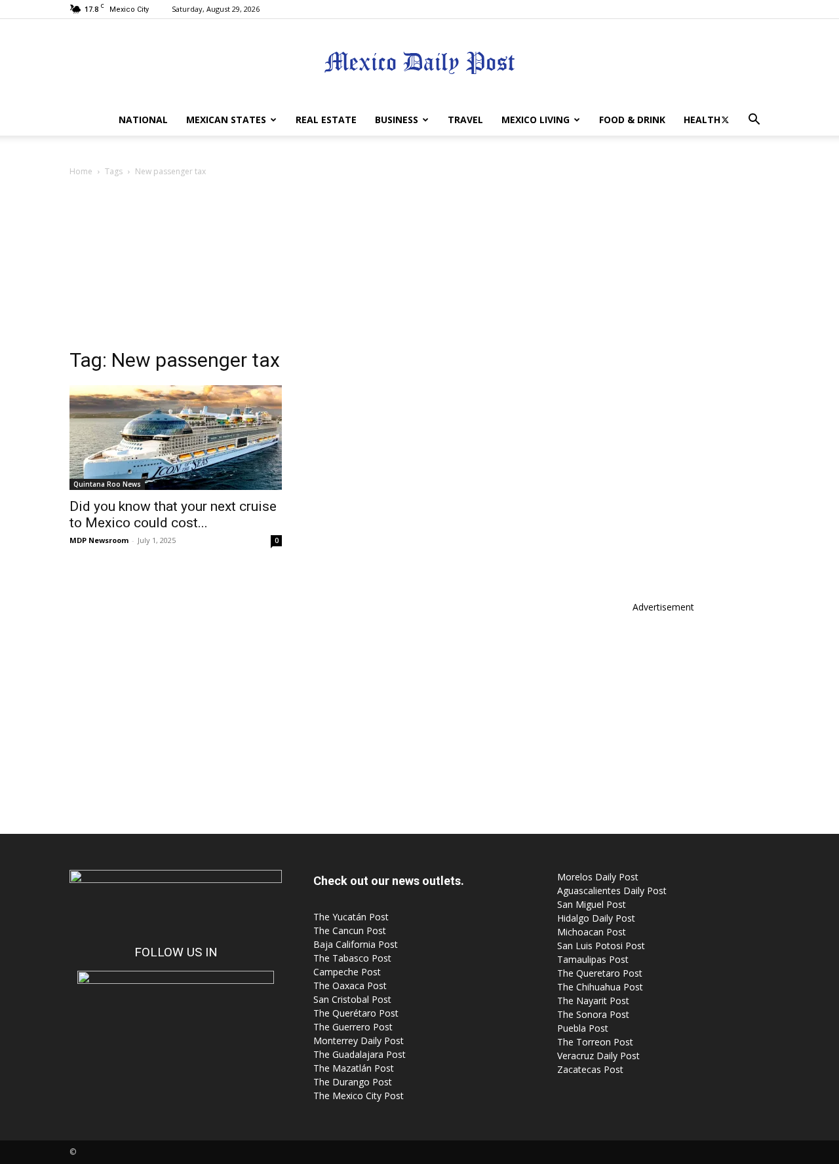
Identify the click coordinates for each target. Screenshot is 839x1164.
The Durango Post (352, 1082)
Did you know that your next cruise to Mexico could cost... (173, 514)
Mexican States (226, 119)
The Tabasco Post (352, 958)
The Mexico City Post (358, 1095)
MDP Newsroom (98, 540)
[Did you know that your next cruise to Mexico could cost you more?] (175, 437)
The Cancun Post (349, 930)
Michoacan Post (591, 932)
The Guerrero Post (353, 1027)
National (143, 119)
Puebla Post (582, 1028)
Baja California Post (355, 944)
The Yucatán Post (351, 917)
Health (702, 119)
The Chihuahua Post (600, 987)
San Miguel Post (591, 904)
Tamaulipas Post (593, 959)
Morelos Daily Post (597, 877)
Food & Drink (632, 119)
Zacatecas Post (590, 1069)
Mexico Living (535, 119)
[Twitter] (725, 120)
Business (396, 119)
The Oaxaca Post (350, 985)
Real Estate (326, 119)
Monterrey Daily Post (358, 1040)
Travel (465, 119)
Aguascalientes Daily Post (612, 890)
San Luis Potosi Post (601, 945)
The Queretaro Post (599, 973)
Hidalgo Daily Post (596, 918)
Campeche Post (347, 972)
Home (80, 171)
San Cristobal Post (352, 999)
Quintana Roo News (107, 484)
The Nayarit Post (593, 1000)
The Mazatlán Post (353, 1068)
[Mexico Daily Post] (419, 62)
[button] (754, 121)
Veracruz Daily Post (598, 1055)
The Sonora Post (593, 1014)
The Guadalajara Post (359, 1054)
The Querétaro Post (356, 1013)
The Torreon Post (595, 1042)
